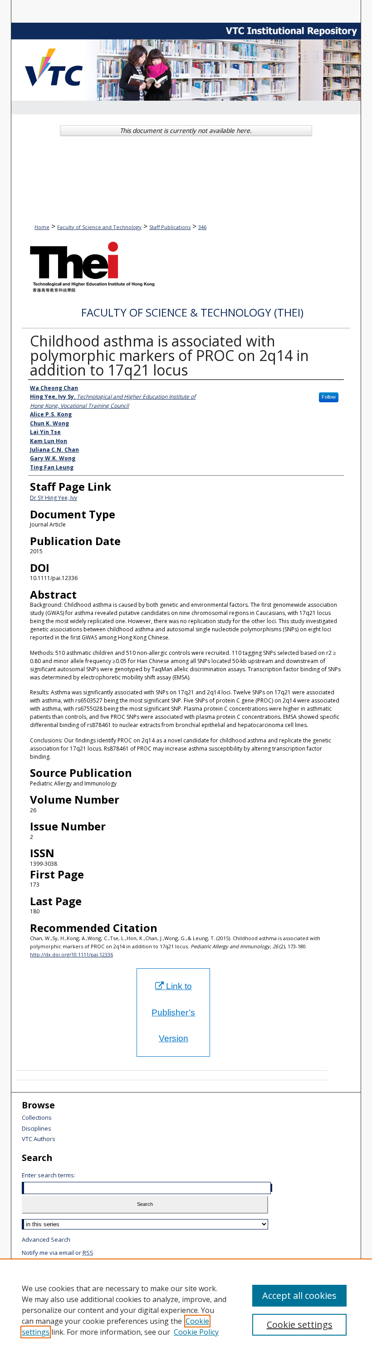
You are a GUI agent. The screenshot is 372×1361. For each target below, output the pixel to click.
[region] (186, 1310)
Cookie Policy (196, 1332)
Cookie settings (300, 1324)
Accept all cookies (299, 1295)
